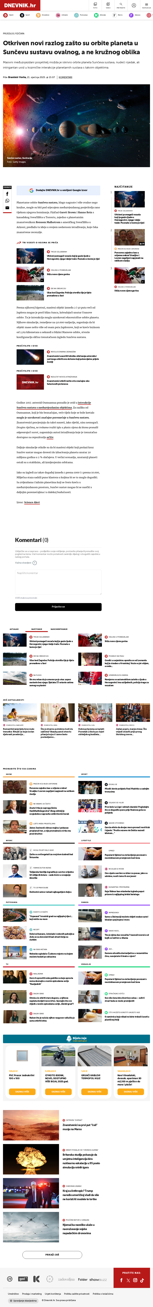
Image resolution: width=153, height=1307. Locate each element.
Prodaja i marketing (32, 1294)
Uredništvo (13, 1294)
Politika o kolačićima (103, 1294)
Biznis (120, 15)
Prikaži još (52, 1255)
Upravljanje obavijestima (25, 1301)
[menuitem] (133, 5)
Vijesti (11, 15)
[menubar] (133, 5)
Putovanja (84, 15)
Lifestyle (65, 15)
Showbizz (45, 15)
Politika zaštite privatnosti (76, 1294)
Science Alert (32, 502)
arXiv (50, 437)
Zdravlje (103, 15)
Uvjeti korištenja (53, 1294)
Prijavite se (58, 606)
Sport (28, 15)
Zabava (137, 15)
